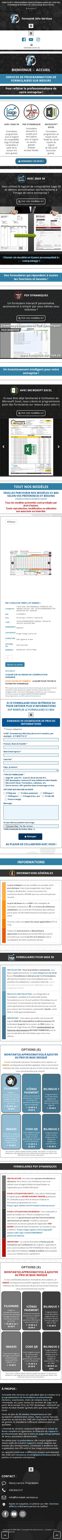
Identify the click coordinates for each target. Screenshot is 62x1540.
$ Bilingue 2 (13, 796)
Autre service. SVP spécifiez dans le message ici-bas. (30, 785)
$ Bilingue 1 (48, 793)
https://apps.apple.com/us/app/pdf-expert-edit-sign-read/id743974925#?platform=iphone (30, 1232)
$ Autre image (14, 799)
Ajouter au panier (15, 664)
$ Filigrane (11, 793)
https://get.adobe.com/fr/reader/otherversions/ (23, 696)
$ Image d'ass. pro (31, 796)
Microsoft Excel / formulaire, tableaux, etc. (25, 783)
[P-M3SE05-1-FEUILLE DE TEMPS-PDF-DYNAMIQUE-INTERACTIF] (30, 563)
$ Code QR (49, 796)
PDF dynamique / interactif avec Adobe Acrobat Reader (31, 780)
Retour (12, 521)
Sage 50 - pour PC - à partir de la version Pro (25, 778)
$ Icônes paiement (29, 793)
